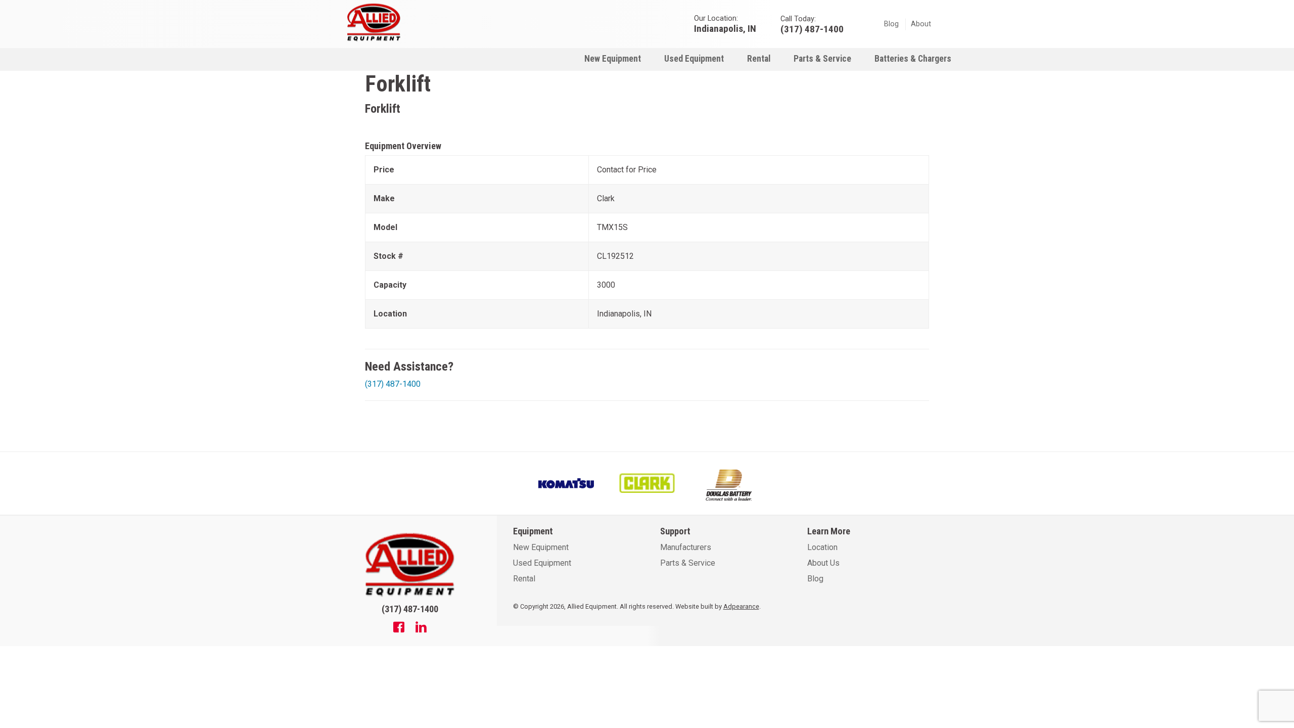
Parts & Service (822, 59)
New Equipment (612, 59)
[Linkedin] (421, 628)
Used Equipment (694, 59)
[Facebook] (399, 628)
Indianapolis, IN (725, 28)
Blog (891, 24)
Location (822, 547)
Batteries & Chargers (912, 59)
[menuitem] (613, 58)
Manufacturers (685, 547)
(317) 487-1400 (393, 384)
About (921, 24)
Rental (758, 59)
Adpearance (741, 606)
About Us (823, 563)
